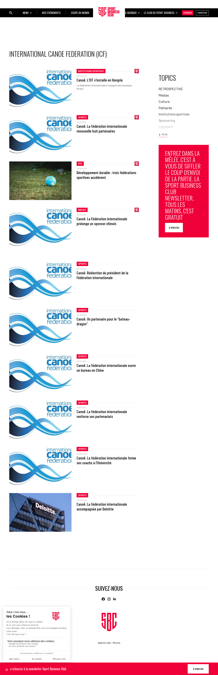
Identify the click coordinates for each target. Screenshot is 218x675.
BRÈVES (82, 209)
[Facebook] (103, 599)
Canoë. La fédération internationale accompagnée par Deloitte (102, 506)
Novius (116, 642)
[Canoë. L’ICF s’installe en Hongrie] (40, 88)
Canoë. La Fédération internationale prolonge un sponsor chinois (102, 221)
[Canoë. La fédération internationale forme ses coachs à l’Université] (40, 466)
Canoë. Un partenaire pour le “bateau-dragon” (103, 321)
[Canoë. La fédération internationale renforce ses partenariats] (40, 419)
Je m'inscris (174, 227)
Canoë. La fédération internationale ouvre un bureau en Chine (106, 368)
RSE (80, 163)
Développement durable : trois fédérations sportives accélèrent (106, 175)
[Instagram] (109, 599)
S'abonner (187, 12)
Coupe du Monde (80, 13)
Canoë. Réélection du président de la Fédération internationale (102, 275)
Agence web (104, 642)
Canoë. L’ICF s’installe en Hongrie (100, 80)
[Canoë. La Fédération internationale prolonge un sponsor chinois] (40, 227)
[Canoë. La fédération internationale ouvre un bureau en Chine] (40, 373)
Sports (82, 117)
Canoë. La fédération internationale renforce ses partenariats (102, 414)
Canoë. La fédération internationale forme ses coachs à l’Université (106, 460)
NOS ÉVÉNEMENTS (51, 13)
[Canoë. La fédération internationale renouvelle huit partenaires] (40, 134)
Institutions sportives (91, 71)
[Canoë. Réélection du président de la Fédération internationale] (40, 281)
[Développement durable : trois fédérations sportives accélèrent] (40, 180)
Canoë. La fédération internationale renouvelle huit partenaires (102, 128)
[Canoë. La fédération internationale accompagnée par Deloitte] (40, 512)
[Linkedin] (114, 599)
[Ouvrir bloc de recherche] (10, 13)
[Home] (109, 622)
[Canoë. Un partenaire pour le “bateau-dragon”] (40, 327)
